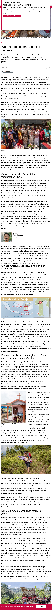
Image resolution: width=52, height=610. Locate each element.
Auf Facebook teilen (37, 68)
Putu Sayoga (13, 68)
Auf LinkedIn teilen (46, 68)
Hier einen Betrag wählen (12, 16)
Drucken (49, 68)
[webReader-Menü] (2, 71)
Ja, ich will (41, 606)
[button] (7, 72)
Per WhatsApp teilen (40, 68)
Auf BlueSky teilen (43, 68)
